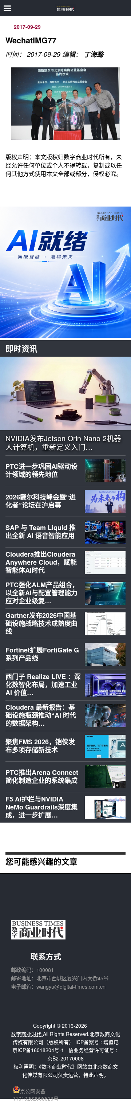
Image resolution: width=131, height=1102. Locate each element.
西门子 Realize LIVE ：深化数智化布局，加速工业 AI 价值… (43, 684)
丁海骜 (93, 54)
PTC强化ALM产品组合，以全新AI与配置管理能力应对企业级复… (42, 592)
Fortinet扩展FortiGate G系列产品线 (42, 654)
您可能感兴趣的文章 (41, 861)
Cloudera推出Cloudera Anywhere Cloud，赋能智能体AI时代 (41, 561)
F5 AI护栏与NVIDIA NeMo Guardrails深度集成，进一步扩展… (41, 806)
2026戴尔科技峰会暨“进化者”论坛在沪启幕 (40, 501)
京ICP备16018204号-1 (38, 1050)
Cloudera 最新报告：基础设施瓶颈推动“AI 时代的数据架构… (40, 715)
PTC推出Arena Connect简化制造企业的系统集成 (41, 776)
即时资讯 (21, 348)
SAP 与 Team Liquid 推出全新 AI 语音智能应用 (40, 531)
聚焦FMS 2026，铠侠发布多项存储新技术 (40, 745)
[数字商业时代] (66, 8)
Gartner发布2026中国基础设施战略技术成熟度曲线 (41, 623)
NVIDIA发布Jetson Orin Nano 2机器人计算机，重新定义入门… (63, 443)
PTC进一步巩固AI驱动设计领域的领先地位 (41, 470)
